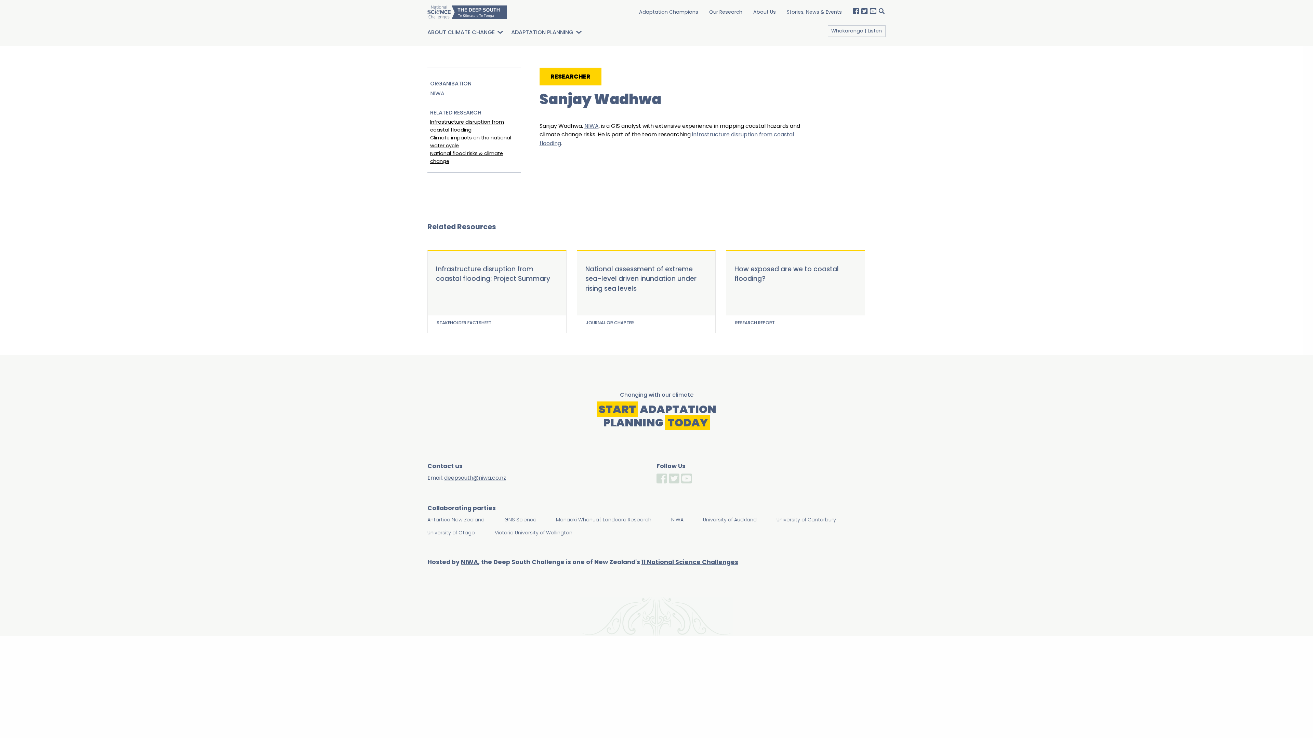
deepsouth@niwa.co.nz (475, 478)
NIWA (591, 126)
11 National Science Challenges (689, 562)
